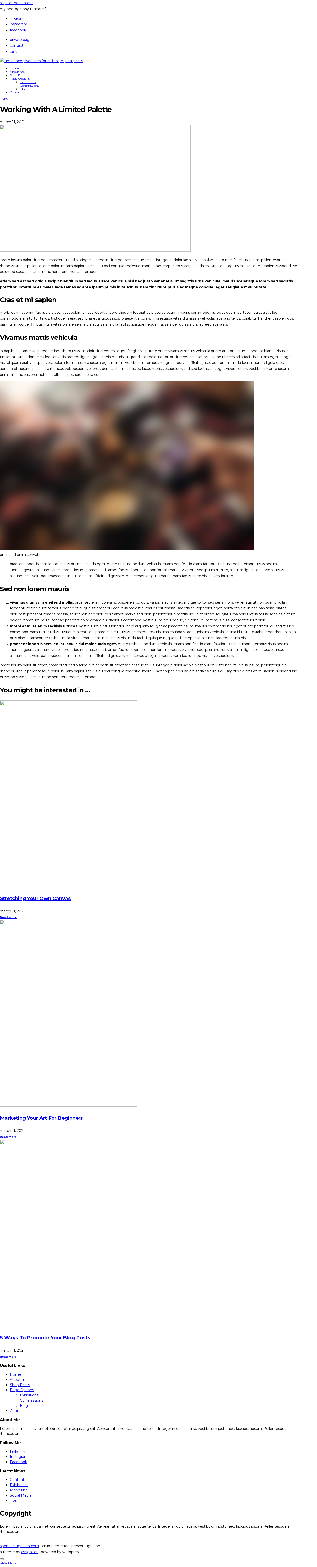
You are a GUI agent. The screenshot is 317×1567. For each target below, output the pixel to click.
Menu (4, 98)
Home (14, 68)
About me (17, 72)
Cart (13, 51)
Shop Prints (18, 75)
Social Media (20, 1495)
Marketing (19, 1490)
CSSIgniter (29, 1552)
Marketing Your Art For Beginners (41, 1118)
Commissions (29, 85)
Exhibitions (28, 82)
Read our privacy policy (20, 1540)
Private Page (21, 39)
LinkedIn (16, 18)
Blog (23, 89)
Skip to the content (16, 3)
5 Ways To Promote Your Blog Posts (45, 1338)
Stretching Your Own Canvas (35, 898)
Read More (8, 917)
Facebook (18, 30)
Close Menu (8, 1562)
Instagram (18, 24)
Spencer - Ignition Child (19, 1546)
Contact (16, 45)
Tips (13, 1500)
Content (17, 1479)
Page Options (20, 78)
